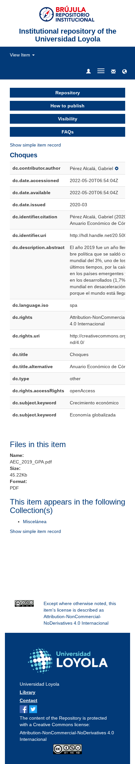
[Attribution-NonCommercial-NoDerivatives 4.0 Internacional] (24, 603)
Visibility (67, 118)
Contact (28, 700)
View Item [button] (20, 54)
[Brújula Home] (68, 13)
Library (27, 692)
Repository (67, 92)
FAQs (68, 131)
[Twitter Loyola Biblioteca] (34, 709)
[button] (124, 71)
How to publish (67, 105)
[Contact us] (113, 71)
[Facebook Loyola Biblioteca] (24, 709)
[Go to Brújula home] (67, 659)
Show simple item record (35, 145)
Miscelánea (35, 521)
